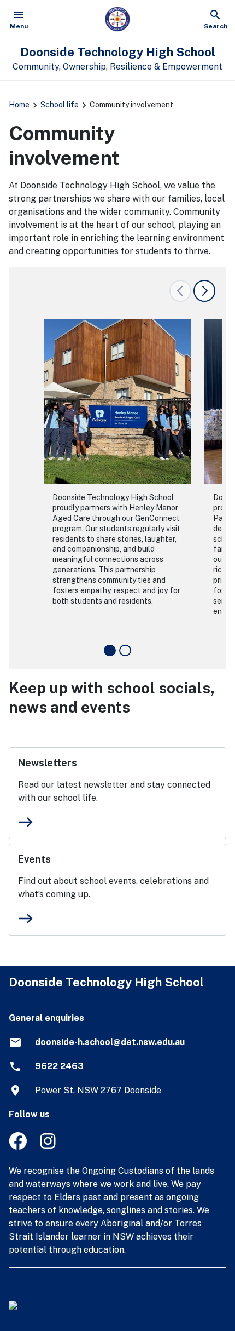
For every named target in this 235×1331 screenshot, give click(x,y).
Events (34, 859)
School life (59, 104)
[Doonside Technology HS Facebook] (18, 1146)
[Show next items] (204, 291)
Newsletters (47, 762)
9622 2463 (59, 1066)
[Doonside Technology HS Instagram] (49, 1146)
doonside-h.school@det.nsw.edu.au (110, 1042)
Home (19, 104)
